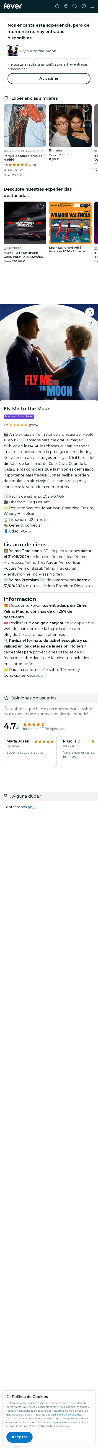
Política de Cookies (69, 1414)
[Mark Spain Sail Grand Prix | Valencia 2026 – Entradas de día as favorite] (86, 206)
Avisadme (48, 78)
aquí (32, 634)
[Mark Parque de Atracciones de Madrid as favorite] (41, 109)
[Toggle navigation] (92, 6)
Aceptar (19, 1437)
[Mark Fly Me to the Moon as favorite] (89, 323)
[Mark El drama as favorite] (86, 109)
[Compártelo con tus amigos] (89, 312)
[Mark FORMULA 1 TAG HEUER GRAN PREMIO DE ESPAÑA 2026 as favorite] (41, 206)
